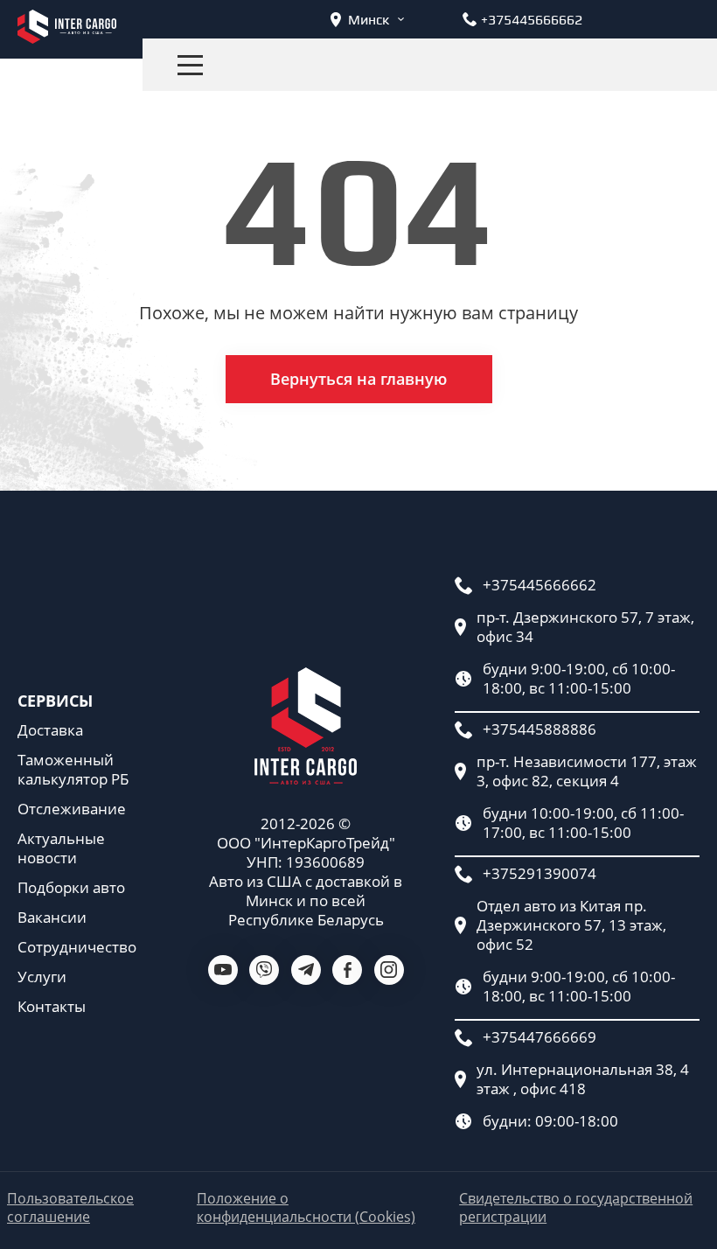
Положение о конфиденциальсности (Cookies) (306, 1208)
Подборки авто (71, 887)
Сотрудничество (76, 947)
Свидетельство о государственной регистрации (576, 1208)
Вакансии (52, 917)
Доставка (50, 730)
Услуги (41, 977)
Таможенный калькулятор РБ (73, 769)
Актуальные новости (61, 848)
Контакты (51, 1006)
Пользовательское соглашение (70, 1208)
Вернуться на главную (358, 378)
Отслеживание (71, 809)
